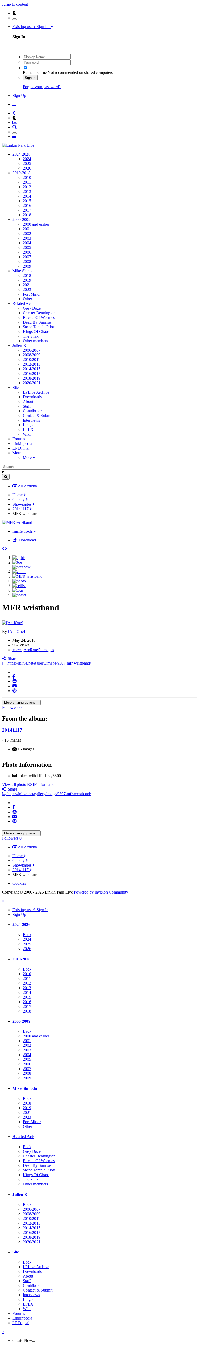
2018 (27, 215)
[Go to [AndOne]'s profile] (12, 622)
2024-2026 (21, 154)
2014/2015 (31, 369)
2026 (27, 168)
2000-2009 (21, 219)
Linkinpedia (22, 443)
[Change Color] (14, 19)
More (16, 453)
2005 (27, 247)
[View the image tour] (17, 590)
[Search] (6, 477)
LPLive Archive (36, 392)
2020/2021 (31, 383)
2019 (27, 280)
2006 (27, 252)
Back (27, 934)
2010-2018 (21, 173)
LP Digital (20, 448)
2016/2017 (31, 373)
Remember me (35, 72)
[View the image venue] (19, 571)
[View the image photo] (19, 581)
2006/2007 (31, 350)
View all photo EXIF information (29, 784)
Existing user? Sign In (31, 26)
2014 (27, 196)
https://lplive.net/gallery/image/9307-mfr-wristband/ (48, 663)
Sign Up (19, 95)
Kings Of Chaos (36, 331)
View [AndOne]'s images (33, 649)
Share (11, 658)
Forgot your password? (42, 87)
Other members (35, 341)
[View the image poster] (19, 595)
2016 (27, 205)
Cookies (19, 883)
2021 (27, 285)
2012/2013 (31, 364)
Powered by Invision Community (101, 892)
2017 (27, 210)
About (28, 401)
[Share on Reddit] (14, 681)
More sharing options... (21, 702)
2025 (27, 163)
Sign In (30, 78)
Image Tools (23, 531)
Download (27, 540)
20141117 (12, 730)
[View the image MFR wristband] (27, 576)
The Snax (31, 336)
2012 (27, 187)
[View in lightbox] (17, 522)
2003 (27, 238)
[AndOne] (16, 631)
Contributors (33, 411)
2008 (27, 261)
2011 (27, 182)
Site (15, 387)
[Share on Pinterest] (14, 690)
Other (27, 299)
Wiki (27, 434)
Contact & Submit (37, 415)
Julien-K (19, 345)
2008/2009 (31, 355)
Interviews (31, 420)
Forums (18, 439)
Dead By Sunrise (37, 322)
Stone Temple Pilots (39, 327)
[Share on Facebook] (13, 676)
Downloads (32, 397)
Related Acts (22, 303)
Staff (27, 406)
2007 (27, 257)
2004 (27, 243)
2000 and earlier (36, 224)
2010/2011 (31, 359)
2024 (27, 159)
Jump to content (15, 4)
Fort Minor (32, 294)
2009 (27, 266)
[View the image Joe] (17, 562)
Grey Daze (32, 308)
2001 (27, 229)
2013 (27, 191)
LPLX (28, 429)
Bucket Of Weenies (39, 317)
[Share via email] (14, 686)
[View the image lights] (18, 557)
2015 (27, 201)
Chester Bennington (39, 313)
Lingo (28, 425)
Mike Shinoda (23, 271)
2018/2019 (31, 378)
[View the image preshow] (21, 567)
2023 (27, 289)
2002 (27, 233)
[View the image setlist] (19, 585)
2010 (27, 177)
